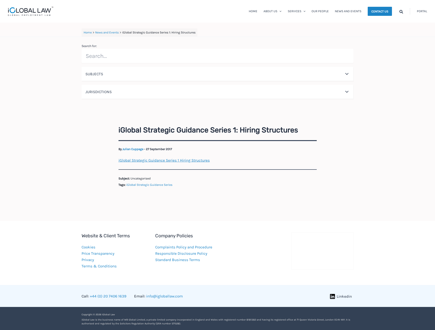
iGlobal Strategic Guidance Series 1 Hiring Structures (164, 160)
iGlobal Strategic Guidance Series (149, 184)
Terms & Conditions (99, 266)
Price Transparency (98, 253)
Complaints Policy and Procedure (183, 247)
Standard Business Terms (177, 259)
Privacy (88, 259)
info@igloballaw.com (164, 296)
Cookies (88, 247)
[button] (279, 11)
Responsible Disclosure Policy (181, 253)
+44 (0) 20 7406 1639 (108, 296)
